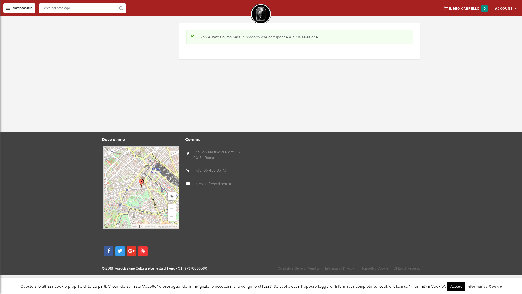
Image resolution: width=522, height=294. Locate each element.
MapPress (145, 226)
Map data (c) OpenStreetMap (164, 226)
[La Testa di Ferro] (261, 14)
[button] (506, 8)
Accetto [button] (456, 286)
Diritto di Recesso (407, 268)
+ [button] (172, 208)
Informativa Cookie (373, 268)
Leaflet (135, 226)
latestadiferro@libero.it (213, 184)
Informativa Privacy (339, 268)
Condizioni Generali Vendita (299, 268)
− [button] (172, 216)
